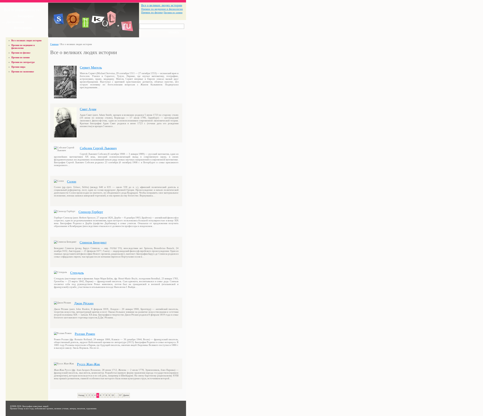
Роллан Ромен (85, 334)
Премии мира (18, 67)
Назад (81, 395)
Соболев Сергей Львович (98, 148)
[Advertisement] (27, 83)
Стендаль (77, 273)
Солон (71, 181)
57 (120, 395)
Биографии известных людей (35, 406)
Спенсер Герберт (90, 212)
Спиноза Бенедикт (93, 242)
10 (113, 395)
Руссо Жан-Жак (88, 364)
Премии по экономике (22, 71)
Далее (126, 395)
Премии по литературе (23, 62)
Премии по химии (173, 12)
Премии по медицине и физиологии (162, 9)
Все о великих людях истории (161, 5)
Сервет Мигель (91, 67)
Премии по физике (152, 12)
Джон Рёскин (84, 303)
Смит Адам (88, 109)
